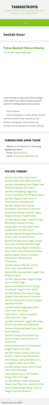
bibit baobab (28, 122)
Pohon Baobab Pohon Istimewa (24, 48)
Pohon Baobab (13, 111)
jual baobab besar (19, 126)
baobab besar (18, 118)
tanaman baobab (36, 126)
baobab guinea (32, 118)
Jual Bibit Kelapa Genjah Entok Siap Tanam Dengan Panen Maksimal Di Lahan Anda (22, 338)
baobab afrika (30, 115)
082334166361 (20, 153)
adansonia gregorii (15, 115)
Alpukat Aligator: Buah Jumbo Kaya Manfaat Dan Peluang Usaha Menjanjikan (21, 258)
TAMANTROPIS (24, 6)
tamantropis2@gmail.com (25, 156)
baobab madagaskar (13, 122)
